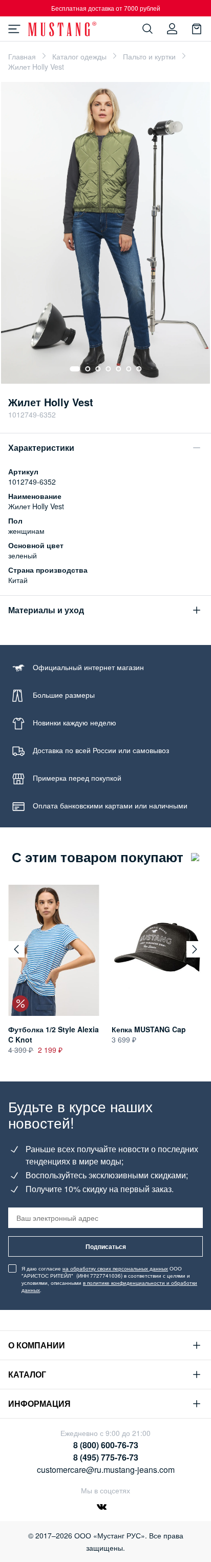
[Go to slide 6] (128, 368)
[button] (16, 949)
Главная (22, 56)
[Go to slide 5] (118, 368)
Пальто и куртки (149, 56)
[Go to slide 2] (87, 368)
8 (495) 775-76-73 (105, 1457)
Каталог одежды (79, 56)
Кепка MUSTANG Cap (149, 1029)
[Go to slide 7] (138, 368)
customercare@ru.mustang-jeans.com (106, 1469)
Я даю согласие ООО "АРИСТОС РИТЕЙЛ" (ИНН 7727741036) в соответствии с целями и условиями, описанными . (109, 1279)
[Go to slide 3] (97, 368)
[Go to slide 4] (108, 368)
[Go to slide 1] (75, 368)
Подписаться (106, 1246)
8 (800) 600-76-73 (105, 1445)
